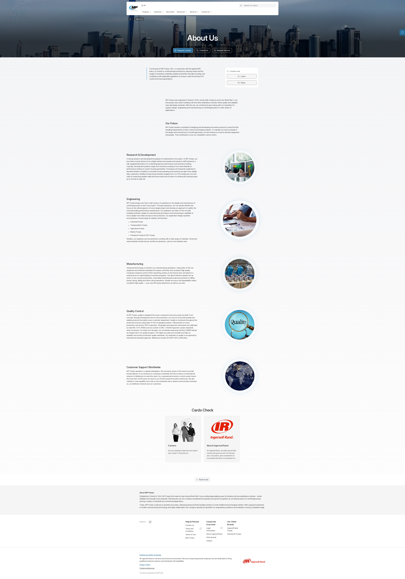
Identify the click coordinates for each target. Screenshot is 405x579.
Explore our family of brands (151, 555)
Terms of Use (190, 534)
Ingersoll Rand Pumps (232, 529)
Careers (209, 541)
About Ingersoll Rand (214, 534)
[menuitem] (146, 12)
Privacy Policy (145, 565)
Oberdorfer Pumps (234, 534)
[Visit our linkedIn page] (150, 522)
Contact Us (189, 525)
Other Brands (211, 537)
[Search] (241, 5)
